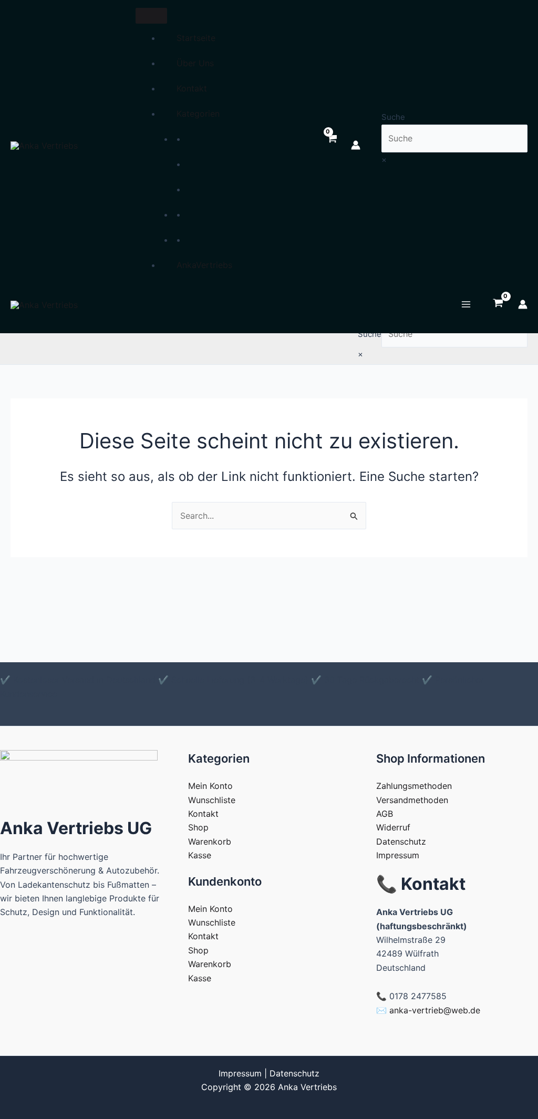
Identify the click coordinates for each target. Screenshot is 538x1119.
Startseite (196, 38)
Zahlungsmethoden (414, 786)
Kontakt (192, 88)
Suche (393, 117)
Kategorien (198, 113)
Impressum (397, 855)
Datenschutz (401, 841)
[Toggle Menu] (151, 16)
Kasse (199, 855)
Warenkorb (209, 841)
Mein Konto (210, 786)
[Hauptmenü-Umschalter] (466, 304)
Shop (198, 827)
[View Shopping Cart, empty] (331, 145)
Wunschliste (211, 800)
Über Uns (195, 63)
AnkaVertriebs (204, 265)
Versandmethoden (412, 800)
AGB (384, 813)
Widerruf (393, 827)
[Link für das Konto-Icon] (355, 145)
